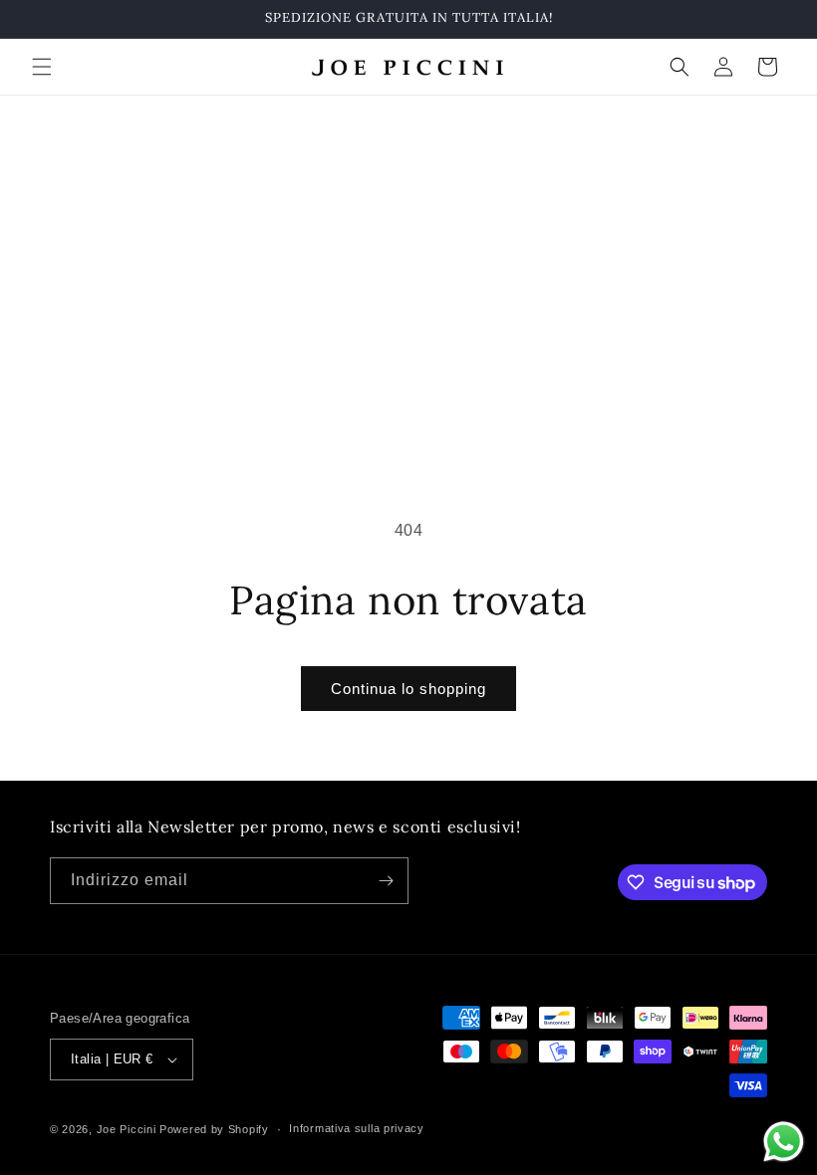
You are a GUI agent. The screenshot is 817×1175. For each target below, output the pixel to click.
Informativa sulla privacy (356, 1128)
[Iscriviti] (386, 880)
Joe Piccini (128, 1129)
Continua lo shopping (408, 688)
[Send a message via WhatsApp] (783, 1141)
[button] (42, 67)
